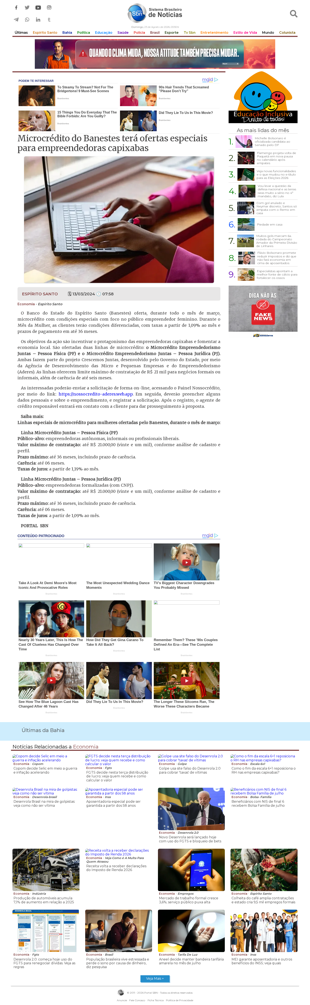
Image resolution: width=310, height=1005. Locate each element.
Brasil (155, 33)
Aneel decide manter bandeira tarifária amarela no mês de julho (191, 961)
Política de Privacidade (179, 1000)
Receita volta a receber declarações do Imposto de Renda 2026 (116, 868)
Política (83, 33)
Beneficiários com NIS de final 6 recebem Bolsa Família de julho (258, 803)
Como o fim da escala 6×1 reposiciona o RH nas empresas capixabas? (264, 770)
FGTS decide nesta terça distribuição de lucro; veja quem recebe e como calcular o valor (117, 776)
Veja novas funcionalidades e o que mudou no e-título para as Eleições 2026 (276, 174)
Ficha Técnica (156, 1000)
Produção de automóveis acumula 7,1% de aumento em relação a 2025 (43, 900)
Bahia (67, 33)
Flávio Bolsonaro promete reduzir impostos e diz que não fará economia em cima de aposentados (276, 258)
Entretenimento (214, 33)
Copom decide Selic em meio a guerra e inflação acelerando (45, 770)
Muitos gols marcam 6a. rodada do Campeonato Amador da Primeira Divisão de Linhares (276, 241)
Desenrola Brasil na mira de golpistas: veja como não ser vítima (44, 803)
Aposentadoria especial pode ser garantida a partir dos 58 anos (113, 803)
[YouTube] (38, 7)
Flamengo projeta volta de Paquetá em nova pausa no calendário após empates (276, 158)
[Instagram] (49, 7)
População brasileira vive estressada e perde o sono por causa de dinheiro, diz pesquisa (117, 963)
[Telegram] (16, 19)
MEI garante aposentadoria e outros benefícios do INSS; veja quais (262, 961)
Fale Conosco (137, 1000)
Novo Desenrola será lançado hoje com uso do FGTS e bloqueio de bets (190, 839)
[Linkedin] (38, 19)
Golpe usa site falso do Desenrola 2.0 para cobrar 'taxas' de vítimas (190, 770)
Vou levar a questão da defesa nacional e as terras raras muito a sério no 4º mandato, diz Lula (277, 191)
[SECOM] (155, 54)
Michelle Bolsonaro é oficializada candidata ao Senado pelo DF (272, 141)
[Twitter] (27, 7)
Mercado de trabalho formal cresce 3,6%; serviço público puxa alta (188, 900)
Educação (103, 33)
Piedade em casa (269, 224)
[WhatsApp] (27, 19)
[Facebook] (16, 7)
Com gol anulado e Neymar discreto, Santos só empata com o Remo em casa (276, 208)
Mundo (268, 33)
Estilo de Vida (245, 33)
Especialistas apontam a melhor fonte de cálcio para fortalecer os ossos (277, 274)
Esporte (172, 33)
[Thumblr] (49, 19)
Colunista (287, 33)
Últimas (21, 33)
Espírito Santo (45, 33)
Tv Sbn (189, 33)
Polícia (139, 33)
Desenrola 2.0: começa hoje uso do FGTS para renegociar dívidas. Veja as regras (44, 963)
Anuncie (122, 1000)
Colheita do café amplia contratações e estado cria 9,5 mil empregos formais (263, 900)
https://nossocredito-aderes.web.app (96, 394)
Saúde (123, 33)
